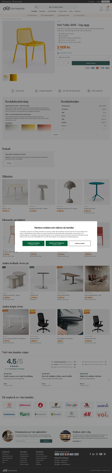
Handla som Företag (33, 243)
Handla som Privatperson (56, 243)
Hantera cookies (80, 243)
